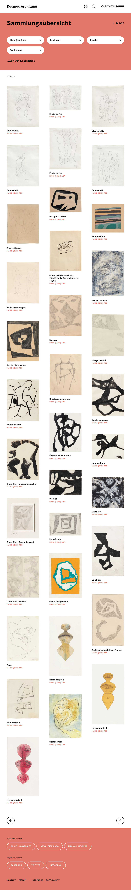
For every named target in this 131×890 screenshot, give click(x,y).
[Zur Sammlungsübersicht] (86, 6)
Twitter (35, 865)
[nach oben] (120, 820)
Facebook (16, 865)
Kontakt (11, 880)
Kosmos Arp (22, 6)
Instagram (56, 865)
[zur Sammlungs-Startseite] (11, 820)
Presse (22, 880)
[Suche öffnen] (93, 6)
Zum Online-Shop (77, 846)
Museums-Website (21, 846)
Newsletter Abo (50, 846)
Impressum (37, 880)
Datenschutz (52, 880)
